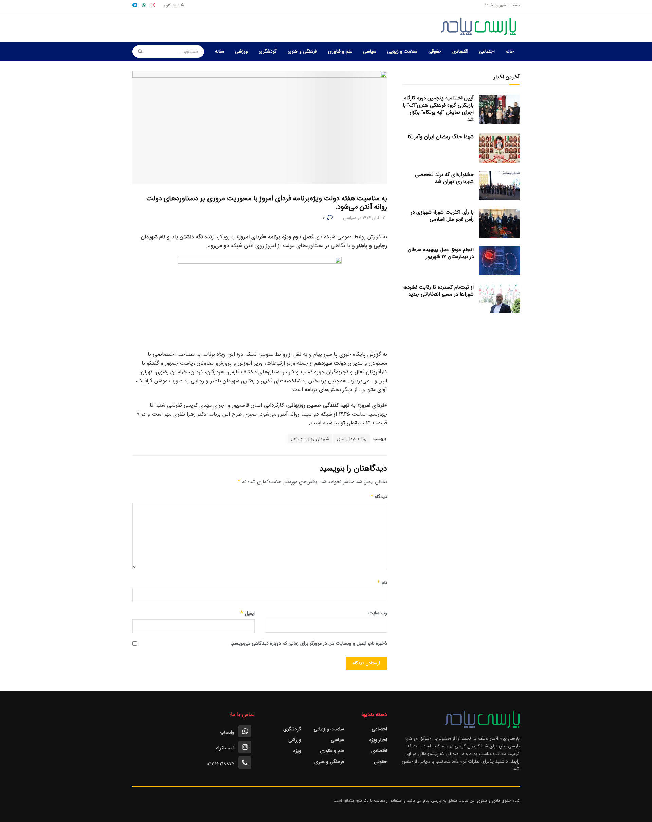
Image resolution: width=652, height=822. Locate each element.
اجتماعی (487, 51)
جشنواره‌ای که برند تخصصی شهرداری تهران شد (444, 178)
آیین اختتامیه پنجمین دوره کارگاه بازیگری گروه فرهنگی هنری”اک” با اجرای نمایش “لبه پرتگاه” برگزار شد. (438, 109)
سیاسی (369, 51)
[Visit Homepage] (480, 26)
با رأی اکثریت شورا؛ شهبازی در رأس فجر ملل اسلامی (442, 215)
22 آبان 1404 (374, 217)
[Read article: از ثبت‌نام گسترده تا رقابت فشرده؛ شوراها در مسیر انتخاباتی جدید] (499, 298)
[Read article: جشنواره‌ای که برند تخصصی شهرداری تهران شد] (499, 185)
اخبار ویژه (378, 740)
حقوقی (434, 51)
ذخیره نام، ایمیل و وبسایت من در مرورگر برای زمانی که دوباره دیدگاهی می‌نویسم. (309, 643)
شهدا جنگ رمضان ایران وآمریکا (441, 137)
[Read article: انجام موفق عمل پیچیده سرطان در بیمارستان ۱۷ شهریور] (499, 260)
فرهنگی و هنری (302, 51)
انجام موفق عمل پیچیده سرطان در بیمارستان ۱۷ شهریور (441, 253)
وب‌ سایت (377, 613)
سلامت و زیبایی (402, 51)
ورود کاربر (172, 5)
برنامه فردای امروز (351, 439)
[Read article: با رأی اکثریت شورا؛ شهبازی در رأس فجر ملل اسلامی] (499, 223)
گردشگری (268, 51)
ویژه (297, 750)
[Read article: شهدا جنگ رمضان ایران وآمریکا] (499, 148)
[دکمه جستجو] (137, 51)
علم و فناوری (340, 51)
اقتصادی (460, 51)
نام (382, 582)
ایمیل (247, 613)
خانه (510, 51)
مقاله (219, 51)
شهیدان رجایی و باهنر (310, 439)
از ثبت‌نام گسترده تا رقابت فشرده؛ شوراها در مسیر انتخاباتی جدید (438, 290)
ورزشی (241, 51)
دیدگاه (378, 496)
